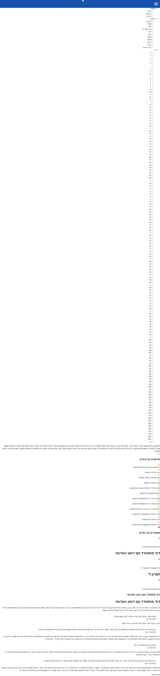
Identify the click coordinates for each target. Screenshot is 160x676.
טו (150, 89)
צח (150, 306)
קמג (149, 423)
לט (150, 152)
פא (150, 261)
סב (150, 212)
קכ (150, 363)
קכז (150, 381)
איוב (149, 26)
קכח (149, 384)
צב (150, 290)
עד (150, 243)
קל (150, 389)
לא (150, 131)
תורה (149, 11)
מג (150, 162)
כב (150, 107)
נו (150, 196)
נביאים (148, 13)
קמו (150, 431)
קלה (149, 402)
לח (150, 149)
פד (150, 269)
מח (150, 175)
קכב (149, 368)
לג (150, 136)
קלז (150, 407)
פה (150, 272)
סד (150, 217)
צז (150, 303)
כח (150, 123)
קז (150, 329)
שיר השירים (147, 29)
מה (150, 167)
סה (150, 219)
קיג (150, 345)
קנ (150, 441)
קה (150, 324)
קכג (150, 371)
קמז (150, 434)
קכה (149, 376)
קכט (149, 387)
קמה (149, 428)
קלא (149, 392)
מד (150, 165)
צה (150, 298)
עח (150, 253)
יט (150, 99)
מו (150, 170)
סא (150, 209)
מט (150, 178)
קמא (149, 418)
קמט (149, 439)
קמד (149, 426)
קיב (150, 342)
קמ (150, 415)
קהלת (149, 37)
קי (150, 337)
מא (150, 157)
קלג (150, 397)
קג (150, 319)
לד (150, 139)
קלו (150, 405)
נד (150, 191)
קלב (149, 394)
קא (150, 313)
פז (150, 277)
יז (150, 94)
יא (150, 79)
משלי (149, 24)
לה (150, 141)
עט (150, 256)
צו (150, 300)
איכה (149, 34)
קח (150, 332)
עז (150, 251)
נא (150, 183)
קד (150, 321)
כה (150, 115)
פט (150, 282)
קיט (150, 360)
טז (150, 92)
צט (150, 308)
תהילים (153, 19)
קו (150, 326)
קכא (149, 366)
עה (150, 246)
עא (150, 235)
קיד (150, 347)
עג (150, 240)
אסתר (149, 39)
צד (150, 295)
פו (150, 274)
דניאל (149, 42)
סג (150, 214)
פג (150, 266)
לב (150, 133)
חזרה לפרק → (155, 674)
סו (150, 222)
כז (150, 120)
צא (150, 287)
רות (150, 32)
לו (150, 144)
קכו (150, 379)
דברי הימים (147, 47)
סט (150, 230)
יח (150, 97)
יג (150, 84)
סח (150, 227)
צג (150, 293)
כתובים (153, 8)
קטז (150, 353)
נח (150, 201)
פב (150, 264)
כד (150, 112)
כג (150, 110)
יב (150, 81)
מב (150, 159)
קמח (149, 436)
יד (150, 86)
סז (150, 225)
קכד (149, 373)
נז (150, 199)
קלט (149, 413)
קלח (149, 410)
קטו (150, 350)
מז (150, 173)
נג (150, 188)
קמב (149, 420)
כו (150, 118)
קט (150, 334)
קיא (150, 340)
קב (150, 316)
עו (150, 248)
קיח (150, 358)
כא (150, 105)
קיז (150, 355)
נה (150, 193)
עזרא (149, 45)
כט (150, 126)
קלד (149, 400)
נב (150, 186)
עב (150, 238)
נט (150, 204)
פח (150, 280)
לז (150, 146)
